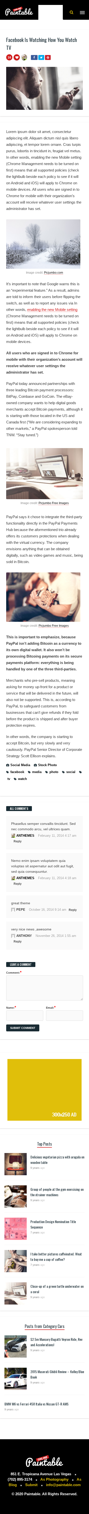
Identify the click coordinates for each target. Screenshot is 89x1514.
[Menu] (82, 12)
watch (22, 779)
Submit (31, 1485)
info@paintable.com (63, 1485)
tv (8, 779)
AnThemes (25, 835)
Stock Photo (47, 765)
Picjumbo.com (53, 272)
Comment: (14, 972)
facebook (17, 772)
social (70, 772)
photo (53, 772)
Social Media (20, 765)
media (37, 772)
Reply (18, 841)
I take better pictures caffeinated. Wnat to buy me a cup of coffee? (56, 1256)
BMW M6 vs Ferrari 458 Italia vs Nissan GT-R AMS (36, 1403)
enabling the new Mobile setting (52, 309)
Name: (11, 1007)
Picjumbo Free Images (54, 503)
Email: (51, 1007)
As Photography (54, 1479)
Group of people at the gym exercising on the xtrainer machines (57, 1192)
